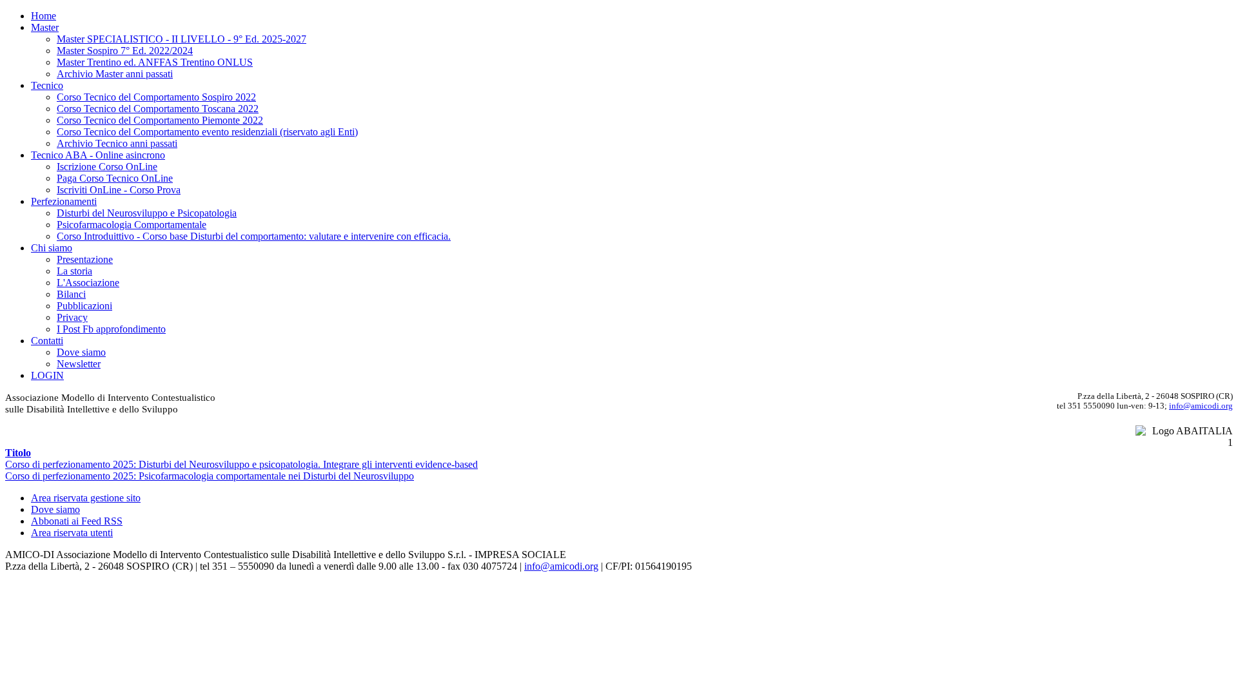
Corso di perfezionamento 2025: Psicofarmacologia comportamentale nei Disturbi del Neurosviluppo (209, 475)
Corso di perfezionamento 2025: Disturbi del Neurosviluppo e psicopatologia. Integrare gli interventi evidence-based (241, 464)
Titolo (18, 452)
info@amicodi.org (1201, 406)
